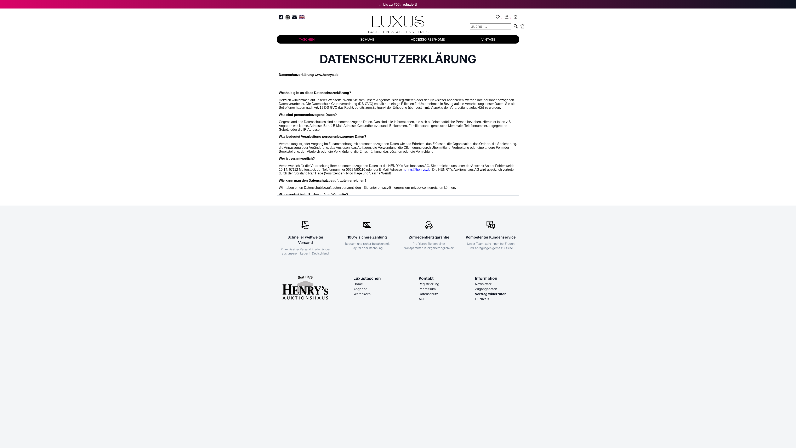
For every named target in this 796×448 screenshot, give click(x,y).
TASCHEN (307, 39)
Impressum (427, 289)
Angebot (360, 289)
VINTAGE (488, 39)
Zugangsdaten (486, 289)
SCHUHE (367, 39)
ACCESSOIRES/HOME (428, 39)
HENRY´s (482, 299)
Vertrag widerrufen (490, 294)
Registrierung (429, 284)
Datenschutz (428, 294)
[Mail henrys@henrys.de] (294, 18)
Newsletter (483, 284)
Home (358, 284)
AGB (422, 299)
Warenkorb (362, 294)
